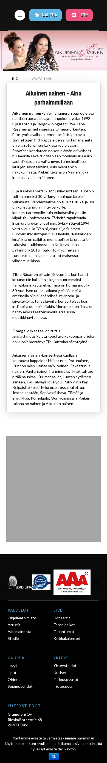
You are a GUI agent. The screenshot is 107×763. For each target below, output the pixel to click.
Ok (54, 757)
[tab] (14, 78)
